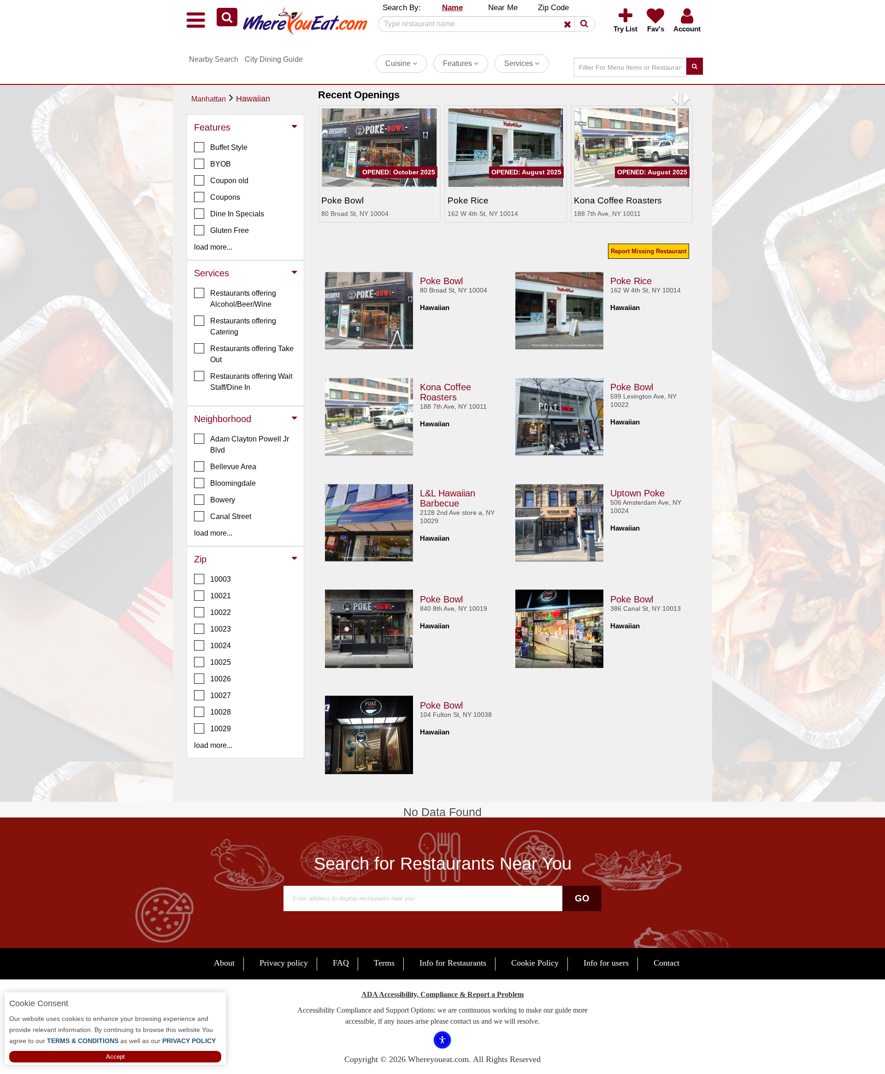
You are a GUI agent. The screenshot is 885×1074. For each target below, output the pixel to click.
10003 (220, 579)
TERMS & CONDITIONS (81, 1040)
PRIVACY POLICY (188, 1040)
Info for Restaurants (452, 962)
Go (582, 898)
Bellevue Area (233, 467)
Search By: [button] (402, 7)
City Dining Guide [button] (274, 59)
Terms (384, 962)
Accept (115, 1056)
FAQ (341, 962)
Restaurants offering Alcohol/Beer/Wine (243, 298)
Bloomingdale (233, 483)
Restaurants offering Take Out (252, 354)
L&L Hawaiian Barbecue (447, 498)
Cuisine (399, 63)
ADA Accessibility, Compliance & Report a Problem (442, 994)
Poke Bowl (441, 281)
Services (519, 63)
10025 (220, 662)
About (224, 962)
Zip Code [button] (553, 7)
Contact (666, 962)
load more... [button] (213, 247)
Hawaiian (253, 98)
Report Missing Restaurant (648, 251)
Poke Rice (631, 281)
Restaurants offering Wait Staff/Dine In (251, 381)
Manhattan (208, 99)
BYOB (220, 164)
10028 (220, 712)
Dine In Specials (237, 214)
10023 (220, 629)
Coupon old (229, 181)
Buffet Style (229, 147)
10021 (220, 596)
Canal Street (230, 516)
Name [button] (452, 7)
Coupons (225, 197)
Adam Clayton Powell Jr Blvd (249, 444)
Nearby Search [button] (213, 59)
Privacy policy (284, 962)
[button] (227, 17)
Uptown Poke (637, 493)
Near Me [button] (503, 7)
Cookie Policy (535, 962)
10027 (220, 695)
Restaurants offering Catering (243, 326)
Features (458, 63)
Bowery (222, 500)
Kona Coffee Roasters (445, 392)
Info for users (606, 962)
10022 (220, 612)
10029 (220, 729)
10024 (220, 646)
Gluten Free (229, 230)
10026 (220, 679)
